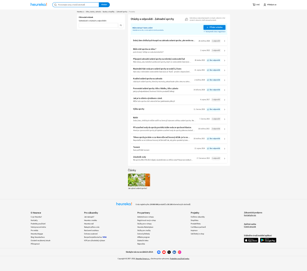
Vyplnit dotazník (250, 227)
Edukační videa (142, 240)
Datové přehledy (143, 234)
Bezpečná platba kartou (93, 237)
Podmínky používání (38, 224)
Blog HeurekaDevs (38, 237)
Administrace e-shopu (145, 217)
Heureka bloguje (37, 234)
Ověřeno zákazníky (198, 217)
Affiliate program (143, 237)
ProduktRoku (196, 224)
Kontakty (34, 220)
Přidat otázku (216, 27)
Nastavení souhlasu (91, 230)
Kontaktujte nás (250, 215)
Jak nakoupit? (89, 217)
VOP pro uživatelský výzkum (94, 240)
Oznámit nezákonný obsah (40, 240)
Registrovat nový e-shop (146, 220)
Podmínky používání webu (179, 258)
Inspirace (194, 230)
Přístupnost (35, 244)
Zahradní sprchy (121, 12)
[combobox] (75, 4)
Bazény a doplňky (108, 12)
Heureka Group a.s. (143, 258)
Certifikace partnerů (198, 227)
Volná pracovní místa (38, 227)
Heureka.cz (80, 12)
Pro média (34, 230)
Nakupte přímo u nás (91, 227)
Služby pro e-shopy (144, 224)
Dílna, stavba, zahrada (93, 12)
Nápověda (141, 244)
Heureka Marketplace (145, 227)
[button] (98, 25)
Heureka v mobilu (90, 220)
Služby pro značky (144, 230)
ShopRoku (194, 220)
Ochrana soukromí (90, 234)
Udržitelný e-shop (197, 234)
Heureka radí (89, 224)
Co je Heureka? (36, 217)
